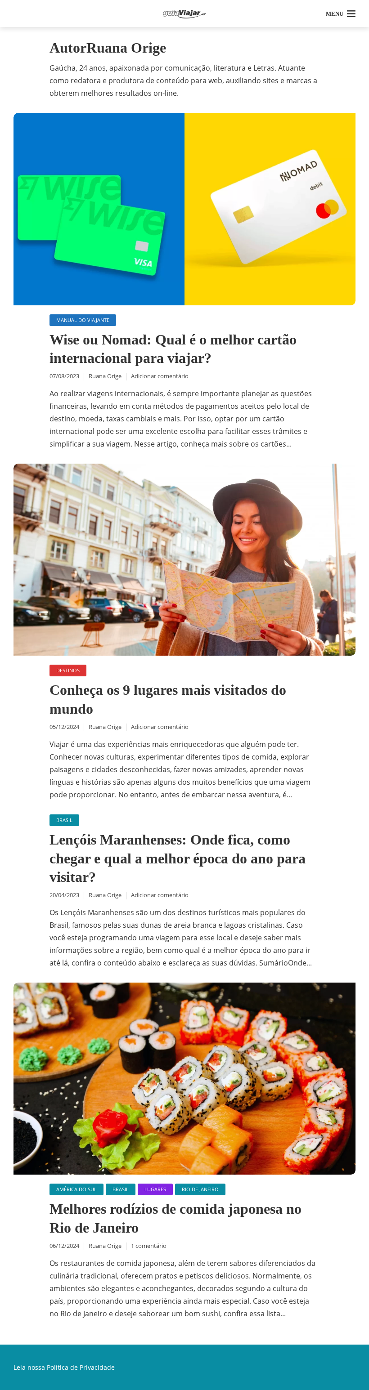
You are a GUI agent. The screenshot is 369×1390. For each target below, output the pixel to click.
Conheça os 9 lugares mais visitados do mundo (168, 699)
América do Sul (76, 1189)
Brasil (64, 820)
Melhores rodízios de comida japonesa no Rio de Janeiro (176, 1218)
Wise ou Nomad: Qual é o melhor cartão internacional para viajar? (173, 348)
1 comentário (148, 1246)
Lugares (155, 1189)
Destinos (68, 670)
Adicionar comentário (160, 376)
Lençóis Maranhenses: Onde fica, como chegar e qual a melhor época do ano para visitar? (178, 858)
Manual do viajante (82, 320)
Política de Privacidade (81, 1367)
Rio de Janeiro (200, 1189)
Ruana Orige (105, 376)
